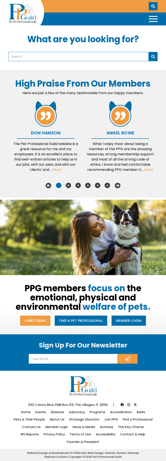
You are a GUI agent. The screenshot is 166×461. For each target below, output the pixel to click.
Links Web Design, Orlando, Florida (103, 453)
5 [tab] (97, 185)
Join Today (35, 320)
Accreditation (121, 412)
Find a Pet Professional (81, 320)
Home (26, 412)
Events (40, 412)
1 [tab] (58, 185)
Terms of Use (80, 434)
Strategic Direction (84, 419)
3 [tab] (78, 185)
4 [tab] (88, 185)
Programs (97, 412)
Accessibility (105, 434)
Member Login (128, 320)
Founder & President (83, 441)
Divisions (57, 412)
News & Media (84, 427)
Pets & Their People (29, 419)
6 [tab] (107, 185)
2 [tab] (68, 185)
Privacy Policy (54, 434)
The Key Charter (131, 427)
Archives (106, 427)
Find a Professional (138, 419)
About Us (57, 419)
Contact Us (31, 427)
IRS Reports (30, 434)
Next (117, 185)
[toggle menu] (153, 18)
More (57, 169)
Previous (48, 185)
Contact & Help (132, 434)
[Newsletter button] (127, 359)
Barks (141, 412)
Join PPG (111, 419)
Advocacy (77, 412)
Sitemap (133, 453)
